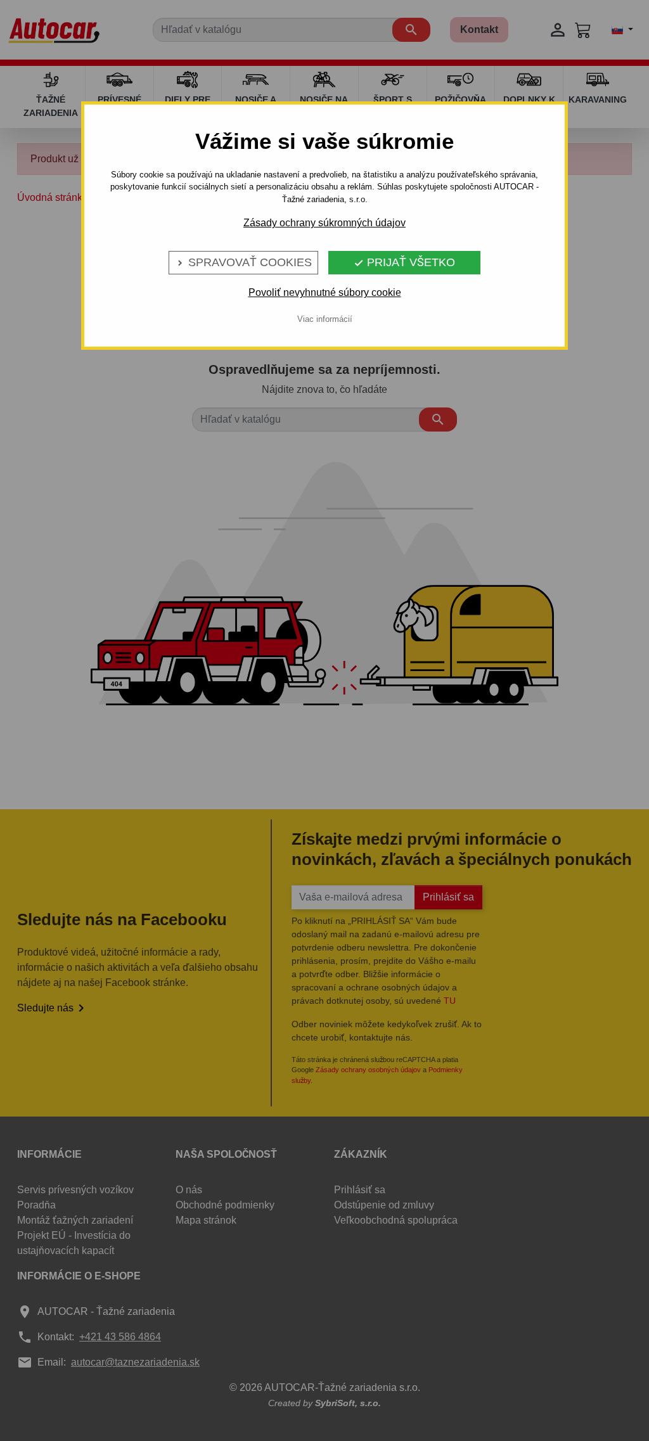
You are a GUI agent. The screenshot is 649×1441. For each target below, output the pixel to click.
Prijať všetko (404, 262)
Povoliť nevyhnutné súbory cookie (324, 292)
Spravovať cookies (243, 262)
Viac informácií (324, 319)
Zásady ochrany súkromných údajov (324, 222)
